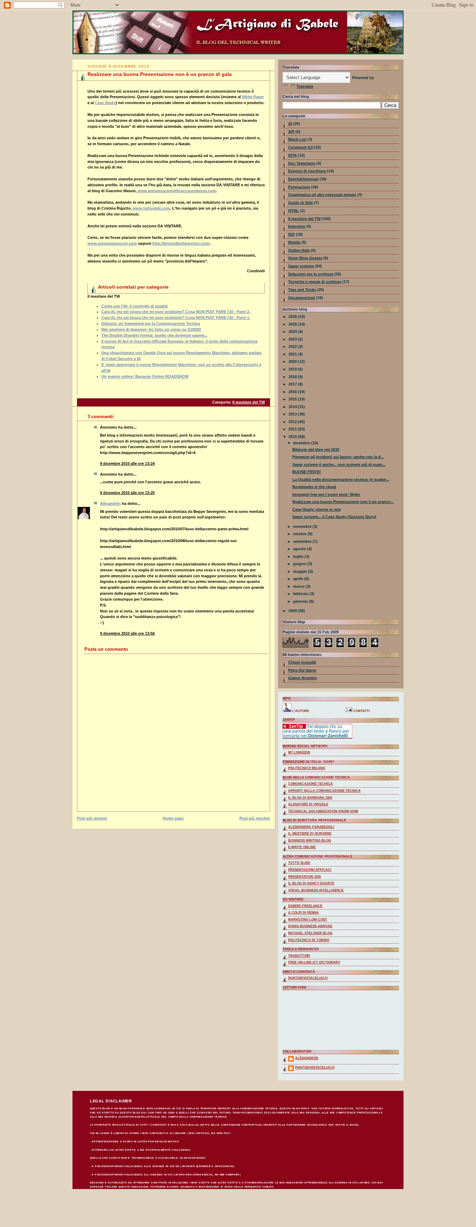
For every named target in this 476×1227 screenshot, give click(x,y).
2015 (293, 399)
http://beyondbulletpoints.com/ (181, 243)
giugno (300, 564)
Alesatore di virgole (308, 804)
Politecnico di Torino (308, 940)
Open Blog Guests (305, 258)
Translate (305, 86)
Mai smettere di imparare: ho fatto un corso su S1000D (151, 329)
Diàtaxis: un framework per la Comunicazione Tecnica (150, 323)
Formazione (299, 187)
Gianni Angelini (302, 678)
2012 (293, 422)
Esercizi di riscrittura (307, 171)
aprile (298, 579)
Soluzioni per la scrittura (310, 274)
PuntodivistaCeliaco (315, 1067)
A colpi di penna (303, 912)
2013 (293, 414)
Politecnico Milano (306, 768)
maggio (300, 571)
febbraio (301, 594)
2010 (293, 437)
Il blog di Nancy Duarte (311, 883)
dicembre (302, 443)
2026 (293, 316)
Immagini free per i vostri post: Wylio (326, 494)
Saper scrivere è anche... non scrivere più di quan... (338, 464)
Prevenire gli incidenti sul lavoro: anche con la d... (338, 457)
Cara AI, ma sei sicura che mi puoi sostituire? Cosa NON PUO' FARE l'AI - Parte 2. (175, 312)
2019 (293, 369)
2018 (293, 377)
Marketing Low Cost (307, 919)
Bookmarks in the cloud (314, 487)
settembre (303, 541)
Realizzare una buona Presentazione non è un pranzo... (343, 502)
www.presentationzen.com (112, 243)
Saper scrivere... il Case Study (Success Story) (334, 517)
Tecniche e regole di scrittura (314, 282)
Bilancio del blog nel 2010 (315, 449)
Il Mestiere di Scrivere (309, 833)
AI (290, 124)
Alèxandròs (110, 503)
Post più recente (92, 818)
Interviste (296, 226)
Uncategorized (301, 298)
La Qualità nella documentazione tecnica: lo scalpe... (340, 479)
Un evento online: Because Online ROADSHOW (145, 376)
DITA (292, 155)
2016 (293, 392)
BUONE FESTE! (306, 472)
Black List (297, 139)
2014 (293, 407)
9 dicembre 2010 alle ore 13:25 (127, 493)
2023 (293, 339)
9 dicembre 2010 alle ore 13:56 (127, 633)
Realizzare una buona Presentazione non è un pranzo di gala (159, 74)
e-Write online (302, 847)
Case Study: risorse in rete (316, 509)
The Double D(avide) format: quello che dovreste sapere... (154, 335)
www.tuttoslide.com (151, 208)
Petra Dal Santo (302, 670)
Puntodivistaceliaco (308, 978)
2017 (293, 384)
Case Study (105, 103)
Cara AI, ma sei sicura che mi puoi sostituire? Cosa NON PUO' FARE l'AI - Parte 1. (175, 317)
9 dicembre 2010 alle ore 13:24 (127, 463)
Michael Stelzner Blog (310, 933)
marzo (299, 586)
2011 (293, 429)
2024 (293, 331)
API (291, 132)
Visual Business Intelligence (316, 890)
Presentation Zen (304, 876)
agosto (300, 549)
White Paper (253, 97)
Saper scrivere (301, 266)
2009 (293, 611)
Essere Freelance (305, 906)
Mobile (294, 242)
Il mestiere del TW (248, 402)
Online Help (299, 250)
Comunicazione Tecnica (310, 784)
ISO (291, 234)
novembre (303, 526)
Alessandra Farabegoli (311, 827)
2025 (293, 324)
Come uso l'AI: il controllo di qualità (134, 306)
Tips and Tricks (302, 290)
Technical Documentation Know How (323, 811)
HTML (293, 211)
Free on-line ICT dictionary (314, 962)
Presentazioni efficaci (309, 870)
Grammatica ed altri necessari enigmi (322, 195)
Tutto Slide (299, 863)
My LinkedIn (299, 752)
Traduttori (299, 956)
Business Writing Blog (309, 840)
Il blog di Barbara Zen (310, 797)
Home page (173, 818)
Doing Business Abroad (310, 926)
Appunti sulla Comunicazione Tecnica (324, 790)
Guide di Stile (300, 203)
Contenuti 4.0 (300, 147)
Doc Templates (301, 163)
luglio (299, 556)
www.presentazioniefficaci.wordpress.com (177, 191)
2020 (293, 361)
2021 (293, 354)
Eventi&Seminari (303, 179)
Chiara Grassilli (302, 662)
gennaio (301, 601)
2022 (293, 346)
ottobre (300, 534)
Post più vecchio (254, 818)
